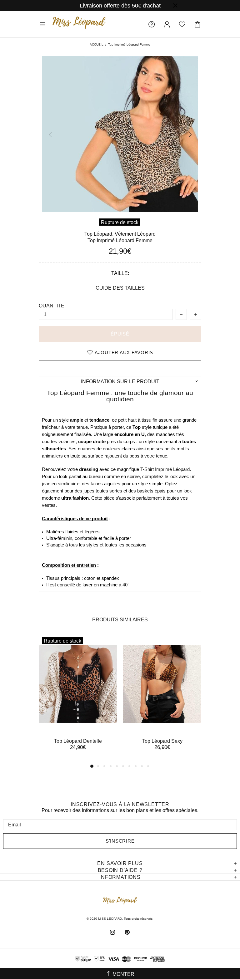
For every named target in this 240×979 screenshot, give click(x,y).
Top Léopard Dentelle (78, 741)
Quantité (51, 305)
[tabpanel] (78, 698)
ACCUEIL (96, 44)
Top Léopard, (98, 234)
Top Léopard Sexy (162, 741)
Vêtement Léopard (135, 234)
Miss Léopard (79, 24)
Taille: (120, 273)
